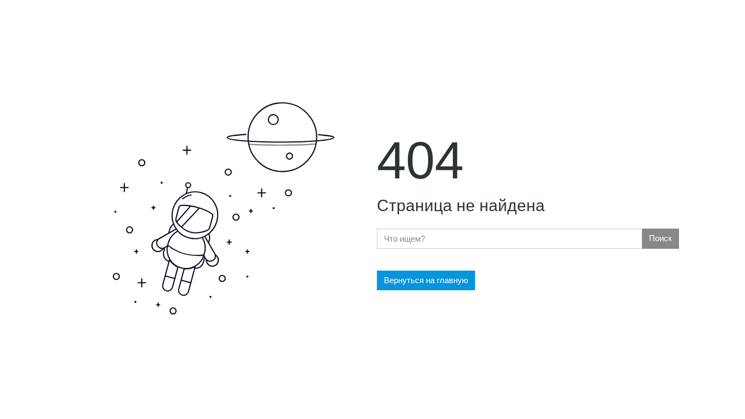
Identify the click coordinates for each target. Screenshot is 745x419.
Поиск (660, 238)
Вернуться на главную (426, 280)
